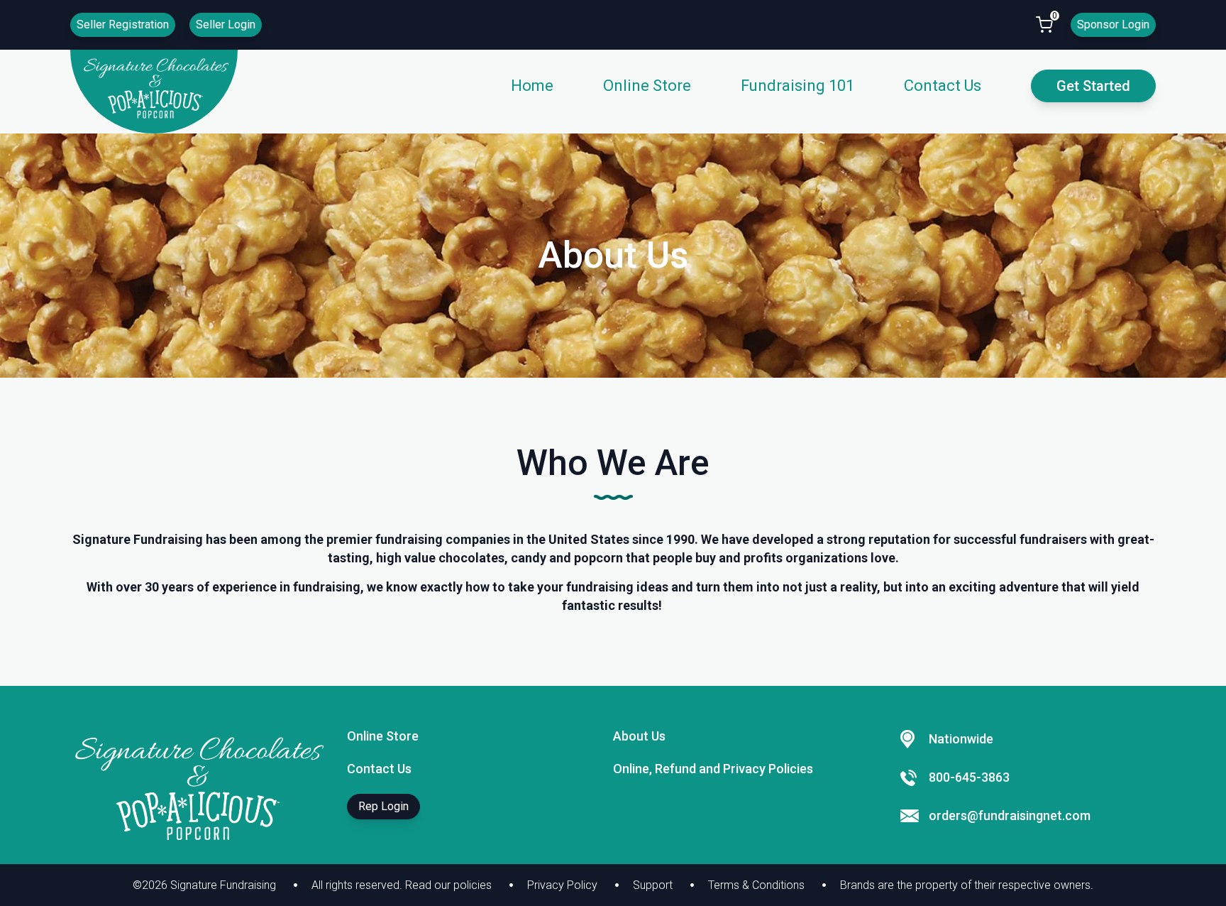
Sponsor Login (1113, 24)
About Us (639, 735)
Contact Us (942, 85)
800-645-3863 (969, 777)
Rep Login (383, 806)
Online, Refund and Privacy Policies (713, 768)
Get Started (1093, 85)
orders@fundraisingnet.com (1009, 815)
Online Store (647, 85)
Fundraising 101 (797, 85)
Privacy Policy (562, 885)
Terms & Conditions (756, 885)
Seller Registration (123, 24)
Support (653, 885)
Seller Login (225, 24)
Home (532, 85)
